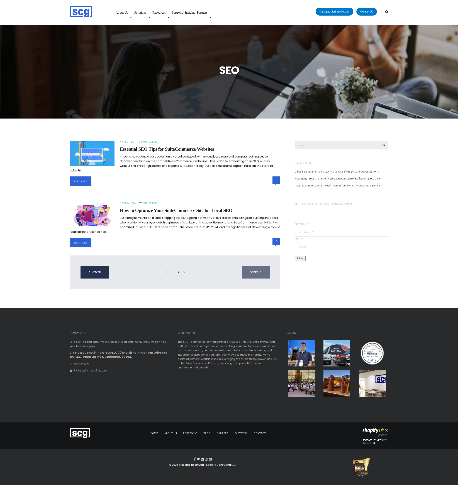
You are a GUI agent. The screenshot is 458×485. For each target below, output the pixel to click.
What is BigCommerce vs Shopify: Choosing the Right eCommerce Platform (337, 171)
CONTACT (260, 433)
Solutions (140, 12)
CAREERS (222, 433)
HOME (154, 433)
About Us (122, 12)
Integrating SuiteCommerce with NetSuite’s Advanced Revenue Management (337, 185)
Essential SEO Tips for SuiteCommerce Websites (167, 149)
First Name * (302, 224)
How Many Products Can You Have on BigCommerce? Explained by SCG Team (338, 178)
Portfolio (177, 12)
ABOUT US (170, 433)
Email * (299, 239)
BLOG (206, 433)
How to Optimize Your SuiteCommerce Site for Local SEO (176, 210)
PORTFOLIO (190, 433)
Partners (202, 12)
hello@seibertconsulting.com (90, 370)
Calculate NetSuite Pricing (334, 11)
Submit (300, 258)
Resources (159, 12)
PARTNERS (241, 433)
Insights (190, 12)
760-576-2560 (81, 363)
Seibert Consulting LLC (221, 465)
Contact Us (366, 11)
